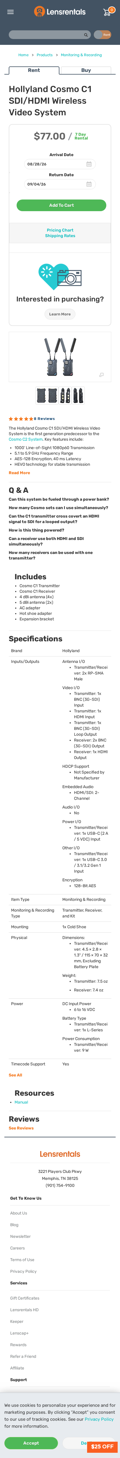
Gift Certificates (24, 1298)
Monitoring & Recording (81, 55)
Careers (17, 1248)
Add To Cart (61, 205)
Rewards (18, 1344)
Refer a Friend (23, 1356)
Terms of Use (22, 1259)
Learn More (60, 314)
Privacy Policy (99, 1419)
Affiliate (17, 1368)
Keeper (16, 1321)
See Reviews (21, 1128)
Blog (14, 1224)
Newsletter (20, 1236)
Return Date (61, 174)
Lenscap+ (19, 1333)
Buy (86, 70)
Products (45, 55)
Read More (19, 472)
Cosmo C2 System (26, 439)
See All (15, 1075)
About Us (18, 1213)
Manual (21, 1102)
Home (23, 55)
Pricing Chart (60, 230)
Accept (31, 1443)
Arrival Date (61, 154)
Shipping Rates (60, 235)
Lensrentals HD (24, 1309)
